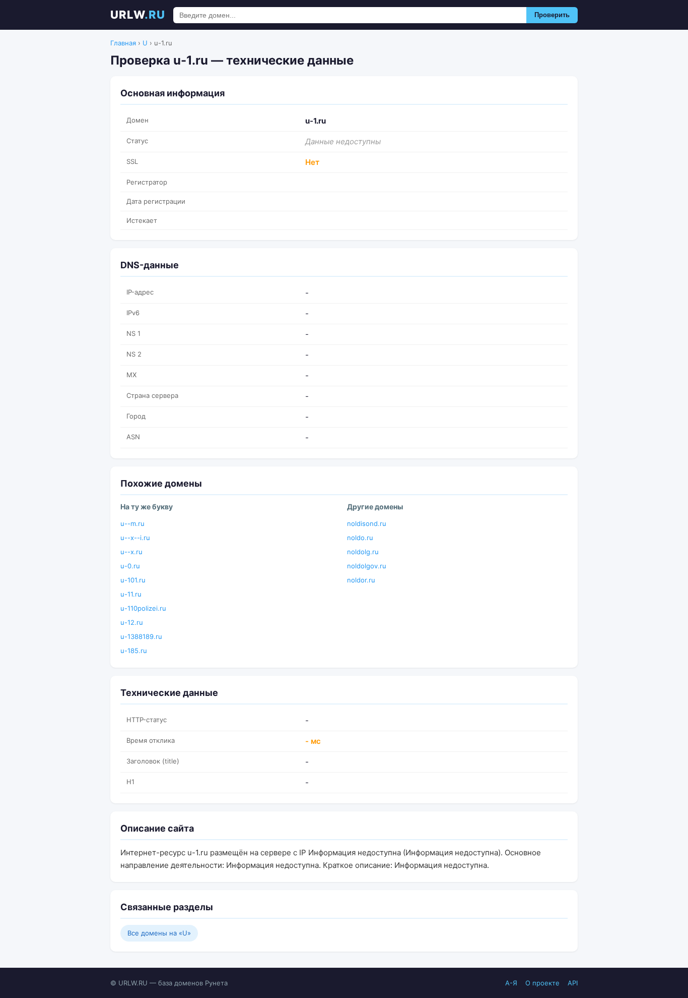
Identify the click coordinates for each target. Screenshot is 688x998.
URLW (137, 14)
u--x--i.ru (135, 538)
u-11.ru (131, 594)
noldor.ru (361, 580)
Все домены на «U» (159, 933)
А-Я (511, 983)
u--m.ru (132, 523)
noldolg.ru (363, 552)
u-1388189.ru (141, 636)
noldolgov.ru (366, 566)
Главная (123, 43)
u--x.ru (131, 552)
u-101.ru (133, 580)
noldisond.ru (366, 523)
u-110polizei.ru (143, 608)
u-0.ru (130, 566)
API (573, 983)
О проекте (542, 983)
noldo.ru (360, 538)
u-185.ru (133, 651)
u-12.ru (131, 622)
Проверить (552, 15)
